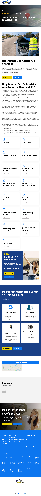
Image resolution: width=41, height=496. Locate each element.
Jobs (3, 447)
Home (3, 439)
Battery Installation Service (37, 457)
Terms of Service (20, 488)
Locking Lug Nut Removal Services (21, 463)
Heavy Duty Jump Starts (37, 463)
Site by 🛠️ (20, 493)
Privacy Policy (20, 485)
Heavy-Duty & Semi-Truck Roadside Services (29, 470)
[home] (6, 2)
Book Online (4, 443)
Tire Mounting (36, 470)
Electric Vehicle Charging (4, 463)
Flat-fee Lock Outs (20, 457)
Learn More (6, 145)
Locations (4, 445)
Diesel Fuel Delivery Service (4, 470)
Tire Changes (4, 457)
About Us (4, 441)
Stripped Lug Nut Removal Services (12, 463)
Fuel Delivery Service (29, 457)
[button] (38, 2)
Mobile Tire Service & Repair (29, 463)
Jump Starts (12, 457)
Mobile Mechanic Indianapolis (20, 470)
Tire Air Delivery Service (11, 470)
